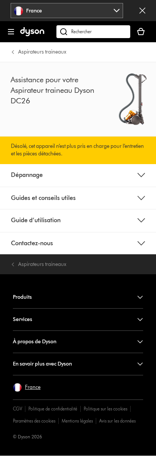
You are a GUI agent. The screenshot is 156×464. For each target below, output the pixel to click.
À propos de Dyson (34, 341)
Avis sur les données (117, 421)
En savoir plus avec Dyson (42, 364)
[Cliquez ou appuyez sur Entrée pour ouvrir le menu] (11, 32)
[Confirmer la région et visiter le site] (142, 11)
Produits (22, 297)
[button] (27, 387)
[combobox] (67, 10)
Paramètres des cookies (34, 421)
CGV (17, 409)
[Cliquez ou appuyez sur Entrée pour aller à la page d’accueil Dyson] (32, 34)
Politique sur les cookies (105, 409)
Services (22, 319)
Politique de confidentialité (52, 409)
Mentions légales (77, 421)
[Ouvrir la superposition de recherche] (93, 31)
